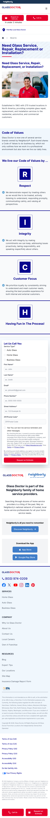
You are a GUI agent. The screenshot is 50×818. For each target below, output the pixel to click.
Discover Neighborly (23, 529)
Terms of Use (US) (9, 739)
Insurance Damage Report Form (16, 681)
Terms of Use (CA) (9, 744)
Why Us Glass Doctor (12, 623)
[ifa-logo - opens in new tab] (6, 688)
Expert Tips (7, 665)
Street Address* (10, 406)
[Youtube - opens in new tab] (15, 585)
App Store (26, 549)
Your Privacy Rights (14, 773)
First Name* (8, 364)
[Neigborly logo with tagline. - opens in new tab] (37, 475)
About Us (6, 628)
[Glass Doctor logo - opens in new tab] (13, 475)
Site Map (6, 676)
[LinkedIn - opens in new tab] (27, 585)
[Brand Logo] (25, 572)
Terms (9, 447)
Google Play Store (26, 557)
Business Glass (13, 360)
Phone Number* (10, 396)
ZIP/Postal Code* (11, 417)
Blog (4, 659)
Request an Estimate (14, 18)
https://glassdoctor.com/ (34, 445)
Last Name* (8, 375)
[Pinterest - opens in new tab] (33, 585)
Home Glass (12, 355)
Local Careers (8, 639)
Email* (6, 385)
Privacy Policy (19, 447)
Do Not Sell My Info (9, 768)
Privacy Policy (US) (9, 749)
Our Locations (8, 670)
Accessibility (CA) (9, 763)
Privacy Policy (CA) (9, 753)
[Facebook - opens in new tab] (4, 585)
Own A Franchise (9, 644)
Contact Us (7, 634)
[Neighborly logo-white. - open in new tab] (8, 2)
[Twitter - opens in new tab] (10, 585)
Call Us (38, 18)
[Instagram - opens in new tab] (21, 585)
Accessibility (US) (9, 758)
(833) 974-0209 (16, 578)
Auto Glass (12, 350)
